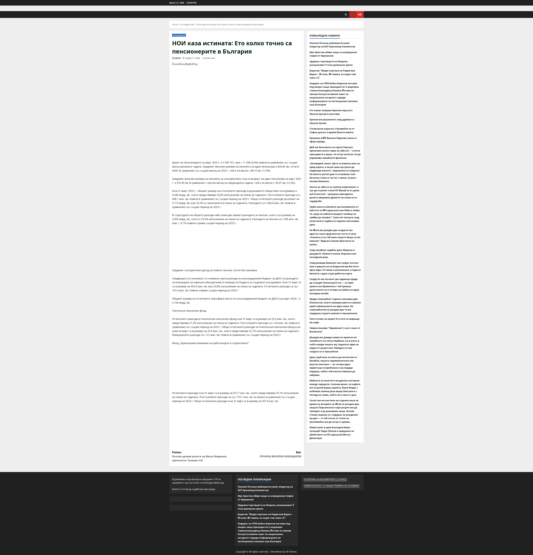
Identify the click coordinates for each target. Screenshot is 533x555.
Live (360, 14)
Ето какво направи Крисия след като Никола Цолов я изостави (331, 112)
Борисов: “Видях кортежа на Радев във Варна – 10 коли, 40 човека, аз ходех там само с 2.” (333, 74)
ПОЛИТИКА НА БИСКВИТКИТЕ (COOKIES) (325, 479)
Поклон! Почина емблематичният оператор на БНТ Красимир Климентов (332, 44)
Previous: (199, 456)
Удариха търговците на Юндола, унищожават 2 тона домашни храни (331, 63)
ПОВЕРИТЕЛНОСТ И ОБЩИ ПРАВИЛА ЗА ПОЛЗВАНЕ (331, 485)
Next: (280, 454)
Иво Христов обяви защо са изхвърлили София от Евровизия (333, 53)
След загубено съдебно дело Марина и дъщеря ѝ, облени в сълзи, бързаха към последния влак (333, 253)
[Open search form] (346, 14)
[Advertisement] (236, 141)
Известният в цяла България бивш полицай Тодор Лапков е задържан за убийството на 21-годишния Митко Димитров (332, 433)
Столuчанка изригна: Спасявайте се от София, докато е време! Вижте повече (332, 130)
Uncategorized (179, 35)
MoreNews (276, 551)
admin (178, 58)
